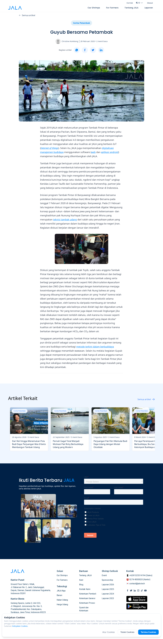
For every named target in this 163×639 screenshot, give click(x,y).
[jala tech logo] (15, 8)
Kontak (130, 3)
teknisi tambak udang (65, 219)
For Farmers (112, 7)
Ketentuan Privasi (87, 603)
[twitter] (93, 50)
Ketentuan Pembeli (87, 594)
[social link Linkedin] (134, 590)
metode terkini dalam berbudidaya (95, 346)
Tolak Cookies (127, 632)
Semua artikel (28, 15)
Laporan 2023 (108, 598)
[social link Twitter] (131, 590)
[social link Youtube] (145, 590)
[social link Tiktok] (142, 590)
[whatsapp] (77, 50)
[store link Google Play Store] (136, 606)
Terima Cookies (148, 632)
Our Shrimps (94, 7)
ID (139, 3)
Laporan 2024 (108, 594)
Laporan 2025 (108, 589)
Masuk (150, 3)
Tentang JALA (131, 7)
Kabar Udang (62, 600)
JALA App (61, 590)
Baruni (59, 595)
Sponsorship (107, 580)
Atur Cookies (108, 632)
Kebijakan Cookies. (20, 626)
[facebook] (85, 50)
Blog (81, 584)
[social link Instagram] (138, 590)
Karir (81, 580)
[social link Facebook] (127, 590)
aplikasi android (109, 152)
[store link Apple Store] (136, 599)
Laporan (149, 7)
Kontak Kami (84, 589)
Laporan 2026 (108, 584)
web (93, 152)
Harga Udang (62, 604)
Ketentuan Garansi (87, 598)
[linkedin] (101, 50)
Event (104, 575)
